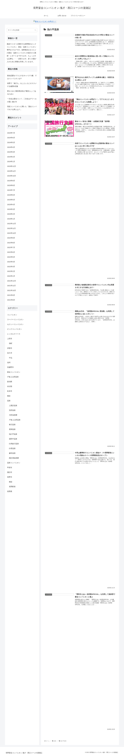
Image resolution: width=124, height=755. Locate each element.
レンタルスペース (13, 334)
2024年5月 (11, 142)
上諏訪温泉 (13, 405)
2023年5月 (11, 200)
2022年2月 (11, 271)
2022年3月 (11, 266)
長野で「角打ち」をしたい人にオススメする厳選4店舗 (22, 84)
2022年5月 (11, 257)
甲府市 (9, 467)
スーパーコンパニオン (15, 319)
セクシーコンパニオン (15, 324)
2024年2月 (11, 157)
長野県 (9, 491)
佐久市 (9, 353)
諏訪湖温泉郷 (14, 458)
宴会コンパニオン (13, 372)
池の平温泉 (13, 434)
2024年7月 (11, 133)
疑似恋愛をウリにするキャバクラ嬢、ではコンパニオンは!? (22, 77)
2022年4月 (11, 262)
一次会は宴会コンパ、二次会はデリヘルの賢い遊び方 (22, 100)
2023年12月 (11, 166)
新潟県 (9, 381)
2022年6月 (11, 252)
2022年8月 (11, 243)
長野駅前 (12, 487)
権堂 (8, 396)
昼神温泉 (12, 429)
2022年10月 (11, 233)
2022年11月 (11, 228)
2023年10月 (11, 176)
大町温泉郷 (13, 415)
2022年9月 (11, 238)
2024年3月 (11, 152)
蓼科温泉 (12, 453)
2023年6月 (11, 195)
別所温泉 (12, 410)
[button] (35, 30)
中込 (10, 358)
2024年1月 (11, 161)
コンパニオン (12, 315)
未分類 (9, 386)
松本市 (9, 391)
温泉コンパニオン (13, 463)
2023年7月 (11, 190)
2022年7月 (11, 247)
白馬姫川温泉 (14, 444)
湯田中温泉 (13, 439)
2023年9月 (11, 180)
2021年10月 (11, 290)
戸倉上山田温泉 (13, 377)
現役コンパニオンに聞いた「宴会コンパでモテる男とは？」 (22, 108)
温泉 (8, 401)
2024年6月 (11, 138)
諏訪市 (9, 472)
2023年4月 (11, 204)
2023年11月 (11, 171)
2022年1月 (11, 276)
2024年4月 (11, 147)
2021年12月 (11, 281)
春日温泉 (12, 424)
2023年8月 (11, 185)
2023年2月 (11, 214)
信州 (8, 362)
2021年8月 (11, 300)
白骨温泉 (12, 448)
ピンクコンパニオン (14, 329)
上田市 (9, 339)
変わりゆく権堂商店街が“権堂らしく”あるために (21, 92)
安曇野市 (10, 367)
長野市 (9, 477)
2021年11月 (11, 286)
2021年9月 (11, 295)
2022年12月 (11, 223)
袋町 (10, 343)
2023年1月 (11, 219)
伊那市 (9, 348)
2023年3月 (11, 209)
